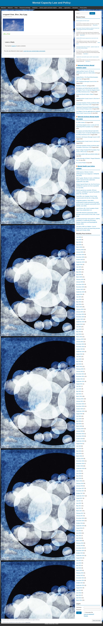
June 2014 (78, 592)
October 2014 (79, 582)
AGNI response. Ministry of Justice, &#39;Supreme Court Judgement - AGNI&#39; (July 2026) (87, 173)
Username (78, 607)
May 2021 (78, 391)
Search (92, 13)
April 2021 (78, 393)
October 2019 (79, 438)
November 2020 (80, 406)
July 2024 (78, 296)
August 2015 (79, 558)
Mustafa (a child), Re (81, 85)
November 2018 (80, 463)
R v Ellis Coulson (80, 122)
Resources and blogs (25, 7)
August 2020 (79, 413)
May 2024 (78, 301)
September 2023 (80, 321)
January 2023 (79, 341)
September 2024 (80, 291)
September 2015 (80, 555)
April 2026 (78, 244)
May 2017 (78, 505)
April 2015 (78, 568)
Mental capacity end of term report (82, 20)
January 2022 (79, 371)
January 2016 (79, 545)
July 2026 (78, 237)
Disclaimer (75, 7)
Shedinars (34, 7)
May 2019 (78, 451)
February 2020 (80, 428)
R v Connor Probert (81, 162)
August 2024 (79, 294)
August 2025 (79, 264)
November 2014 (80, 580)
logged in (13, 46)
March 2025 (79, 277)
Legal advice (67, 7)
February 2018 (80, 483)
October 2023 (79, 319)
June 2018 (78, 473)
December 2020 (80, 403)
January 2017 (79, 515)
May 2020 (78, 421)
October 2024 (79, 289)
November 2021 (80, 376)
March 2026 (79, 247)
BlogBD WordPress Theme (51, 623)
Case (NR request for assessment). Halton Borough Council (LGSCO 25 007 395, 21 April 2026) (87, 214)
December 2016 (80, 518)
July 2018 (78, 471)
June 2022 (78, 359)
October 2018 (79, 466)
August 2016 (79, 528)
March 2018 (79, 481)
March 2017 (79, 510)
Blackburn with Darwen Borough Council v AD (87, 137)
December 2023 (80, 314)
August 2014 (79, 587)
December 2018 (80, 461)
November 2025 (80, 257)
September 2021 (80, 381)
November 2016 (80, 520)
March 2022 (79, 366)
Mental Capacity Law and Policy (51, 2)
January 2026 (79, 252)
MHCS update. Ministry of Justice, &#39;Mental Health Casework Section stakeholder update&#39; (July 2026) (88, 179)
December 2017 (80, 488)
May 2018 (78, 476)
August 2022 (79, 354)
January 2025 (79, 282)
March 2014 (79, 600)
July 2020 (78, 416)
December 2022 (80, 344)
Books (60, 7)
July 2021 (78, 386)
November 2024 (80, 287)
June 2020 (78, 418)
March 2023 (79, 336)
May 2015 (78, 565)
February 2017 (80, 513)
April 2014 (78, 597)
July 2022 (78, 356)
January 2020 (79, 431)
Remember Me (89, 612)
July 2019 (78, 446)
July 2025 (78, 267)
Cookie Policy (27, 622)
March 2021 (79, 396)
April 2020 (78, 423)
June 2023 (78, 329)
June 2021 (78, 388)
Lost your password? (89, 614)
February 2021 (80, 398)
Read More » (95, 25)
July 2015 (78, 560)
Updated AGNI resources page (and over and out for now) (87, 38)
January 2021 (79, 401)
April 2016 (78, 538)
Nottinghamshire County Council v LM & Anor (87, 98)
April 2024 (78, 304)
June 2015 (78, 563)
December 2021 (80, 374)
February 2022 (80, 369)
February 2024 (80, 309)
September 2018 (80, 468)
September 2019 (80, 441)
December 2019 (80, 433)
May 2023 (78, 331)
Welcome (3, 7)
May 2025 (78, 272)
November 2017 (80, 490)
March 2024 (79, 306)
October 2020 (79, 408)
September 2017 (80, 495)
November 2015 (80, 550)
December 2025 (80, 254)
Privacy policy (83, 7)
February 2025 (80, 279)
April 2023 (78, 334)
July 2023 (78, 326)
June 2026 (78, 239)
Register (86, 616)
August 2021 (79, 384)
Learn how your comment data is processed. (34, 51)
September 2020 (80, 411)
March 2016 (79, 540)
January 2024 (79, 311)
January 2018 (79, 485)
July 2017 (78, 500)
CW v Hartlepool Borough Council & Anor (86, 81)
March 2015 (79, 570)
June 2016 (78, 533)
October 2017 (79, 493)
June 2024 (78, 299)
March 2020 (79, 426)
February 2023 (80, 339)
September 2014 (80, 585)
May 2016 (78, 535)
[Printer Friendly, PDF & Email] (7, 34)
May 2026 (78, 242)
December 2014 (80, 577)
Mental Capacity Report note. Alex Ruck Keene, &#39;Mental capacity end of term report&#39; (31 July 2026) (88, 186)
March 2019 (79, 456)
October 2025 (79, 259)
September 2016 (80, 525)
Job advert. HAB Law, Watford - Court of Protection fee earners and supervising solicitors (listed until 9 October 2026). (88, 228)
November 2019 (80, 436)
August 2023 (79, 324)
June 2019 (78, 448)
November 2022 (80, 346)
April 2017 (78, 508)
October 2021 (79, 379)
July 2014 (78, 590)
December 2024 (80, 284)
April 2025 (78, 274)
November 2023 (80, 316)
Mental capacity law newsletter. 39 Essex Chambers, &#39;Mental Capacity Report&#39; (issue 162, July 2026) (88, 192)
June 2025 (78, 269)
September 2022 (80, 351)
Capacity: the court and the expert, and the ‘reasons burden (87, 56)
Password (78, 609)
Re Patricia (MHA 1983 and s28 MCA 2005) (87, 154)
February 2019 (80, 458)
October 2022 (79, 349)
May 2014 (78, 595)
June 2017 (78, 503)
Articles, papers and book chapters (48, 7)
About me (10, 7)
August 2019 (79, 443)
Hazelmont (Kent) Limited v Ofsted (84, 94)
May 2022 (78, 361)
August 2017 (79, 498)
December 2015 (80, 548)
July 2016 (78, 530)
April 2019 (78, 453)
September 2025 (80, 262)
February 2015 (80, 573)
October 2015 (79, 553)
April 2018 (78, 478)
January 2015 (79, 575)
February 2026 (80, 249)
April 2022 (78, 364)
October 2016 (79, 523)
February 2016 (80, 543)
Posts (16, 7)
